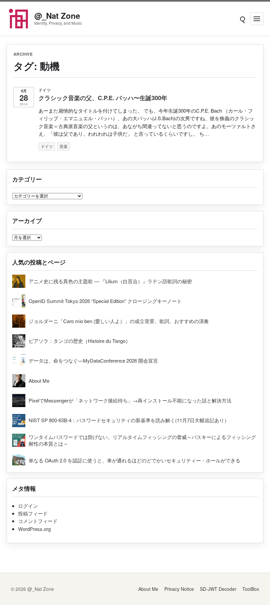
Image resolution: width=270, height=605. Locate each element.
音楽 (64, 146)
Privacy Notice (179, 589)
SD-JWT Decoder (218, 589)
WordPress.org (34, 528)
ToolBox (250, 589)
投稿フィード (33, 513)
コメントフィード (38, 520)
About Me (148, 589)
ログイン (28, 505)
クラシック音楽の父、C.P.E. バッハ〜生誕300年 (103, 98)
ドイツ (45, 90)
